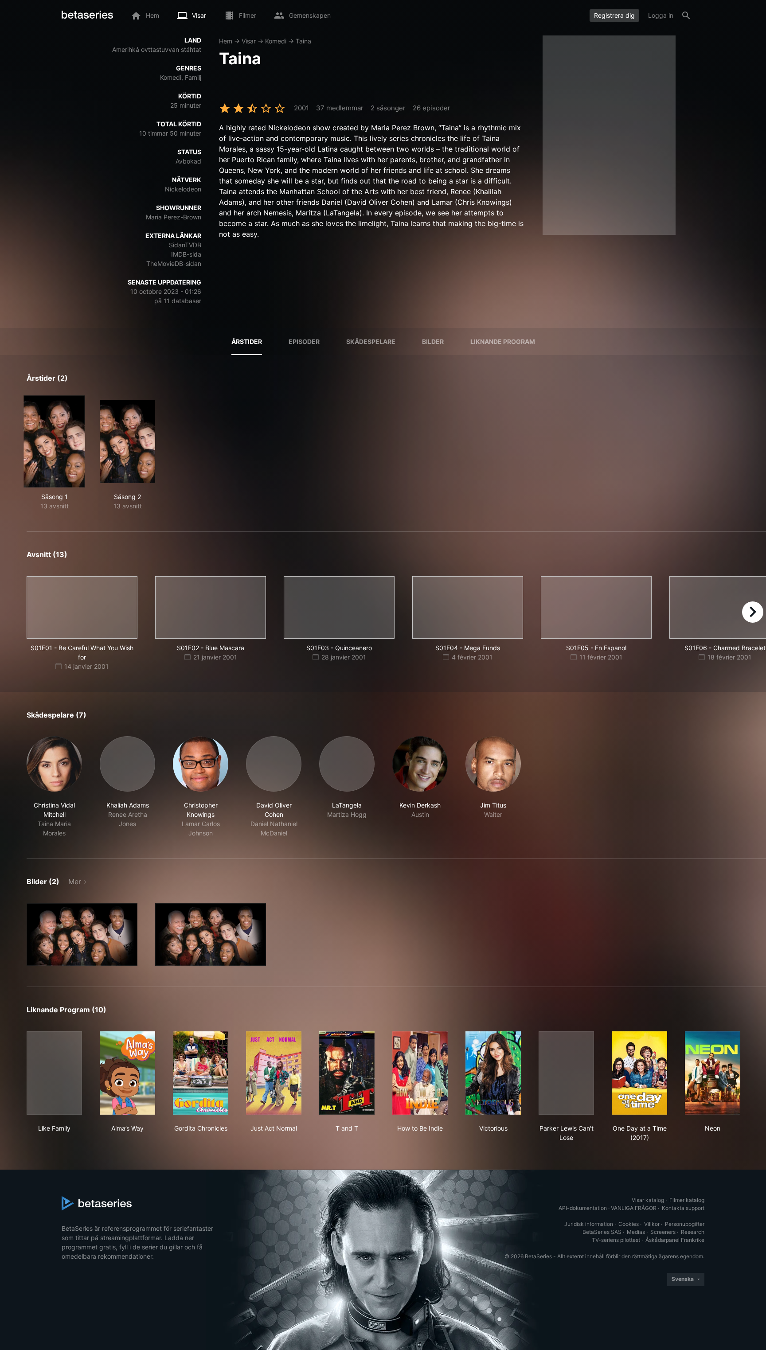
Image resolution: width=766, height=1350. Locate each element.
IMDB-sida (186, 254)
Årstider (246, 341)
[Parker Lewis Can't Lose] (566, 1073)
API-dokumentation (583, 1208)
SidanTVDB (185, 245)
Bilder (433, 341)
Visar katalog (648, 1200)
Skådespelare (370, 341)
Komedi (275, 41)
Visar (249, 41)
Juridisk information (588, 1224)
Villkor (652, 1224)
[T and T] (347, 1073)
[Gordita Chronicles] (200, 1073)
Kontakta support (683, 1208)
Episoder (304, 341)
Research (692, 1232)
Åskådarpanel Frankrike (674, 1240)
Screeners (663, 1232)
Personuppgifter (684, 1224)
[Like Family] (54, 1073)
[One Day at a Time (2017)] (639, 1073)
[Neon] (712, 1073)
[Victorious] (493, 1073)
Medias (636, 1232)
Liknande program (502, 341)
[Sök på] (686, 15)
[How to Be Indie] (420, 1073)
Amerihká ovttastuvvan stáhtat (156, 49)
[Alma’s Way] (127, 1073)
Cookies (628, 1224)
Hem (225, 41)
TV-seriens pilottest (616, 1240)
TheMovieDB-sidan (173, 263)
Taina (303, 41)
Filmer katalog (686, 1200)
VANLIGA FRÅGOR (634, 1208)
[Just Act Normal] (273, 1073)
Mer (74, 881)
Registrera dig (614, 15)
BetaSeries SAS (601, 1232)
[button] (54, 787)
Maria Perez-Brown (173, 217)
